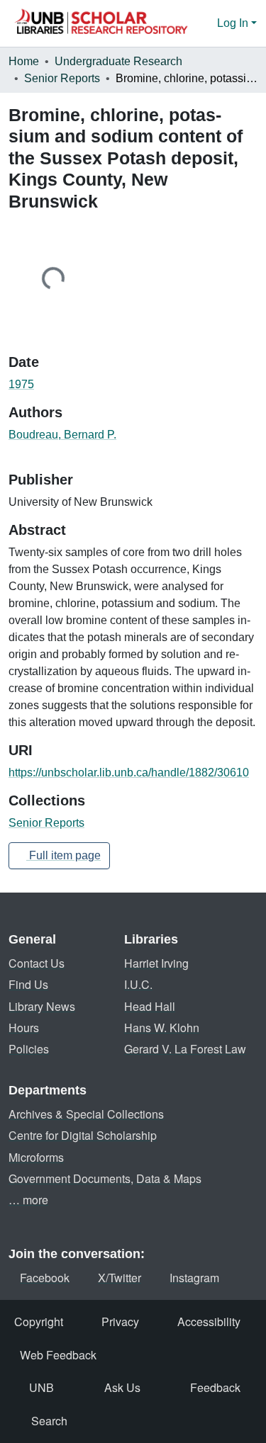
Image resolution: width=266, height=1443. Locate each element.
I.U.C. (138, 984)
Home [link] (24, 61)
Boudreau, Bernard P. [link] (62, 435)
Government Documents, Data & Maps (105, 1178)
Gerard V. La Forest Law (185, 1049)
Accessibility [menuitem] (208, 1321)
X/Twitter (119, 1277)
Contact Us (37, 963)
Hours (24, 1027)
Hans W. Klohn (161, 1027)
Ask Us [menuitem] (122, 1387)
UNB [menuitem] (41, 1387)
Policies (29, 1049)
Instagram (194, 1277)
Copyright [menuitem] (38, 1321)
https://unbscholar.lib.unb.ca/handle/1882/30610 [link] (129, 772)
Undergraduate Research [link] (118, 61)
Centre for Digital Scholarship (83, 1135)
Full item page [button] (63, 855)
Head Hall (149, 1006)
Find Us (28, 984)
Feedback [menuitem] (215, 1387)
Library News (42, 1006)
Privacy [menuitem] (120, 1321)
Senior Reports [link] (62, 78)
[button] (101, 23)
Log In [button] (234, 23)
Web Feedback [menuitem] (58, 1355)
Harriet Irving (156, 963)
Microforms (36, 1157)
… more (28, 1200)
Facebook (45, 1277)
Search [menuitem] (49, 1421)
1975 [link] (21, 384)
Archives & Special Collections (86, 1114)
